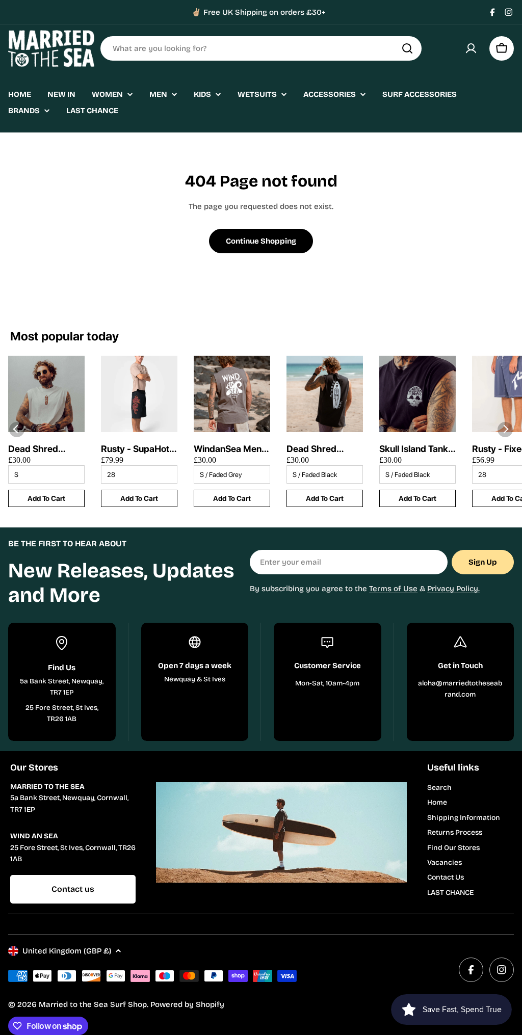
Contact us (72, 889)
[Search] (407, 48)
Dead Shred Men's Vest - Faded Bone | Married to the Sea (37, 449)
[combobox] (261, 48)
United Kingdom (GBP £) (66, 951)
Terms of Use (393, 588)
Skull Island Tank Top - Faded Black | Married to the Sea (417, 449)
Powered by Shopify (187, 1004)
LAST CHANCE (450, 892)
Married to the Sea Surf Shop (93, 1004)
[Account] (471, 48)
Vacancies (444, 862)
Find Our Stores (453, 847)
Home (437, 802)
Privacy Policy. (453, 588)
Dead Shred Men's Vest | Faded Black (312, 449)
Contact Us (445, 877)
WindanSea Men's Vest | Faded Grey (231, 449)
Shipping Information (463, 817)
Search (439, 787)
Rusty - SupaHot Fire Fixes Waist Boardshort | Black (135, 449)
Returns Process (454, 832)
